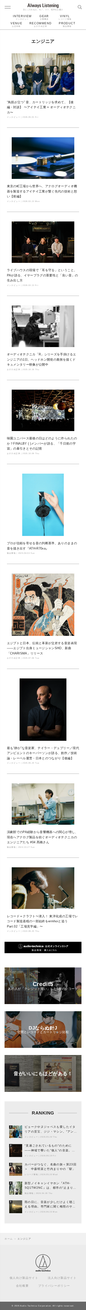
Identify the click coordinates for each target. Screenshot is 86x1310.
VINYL (65, 17)
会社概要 (22, 1285)
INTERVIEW (22, 17)
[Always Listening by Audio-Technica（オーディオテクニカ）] (43, 1269)
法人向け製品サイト (62, 1278)
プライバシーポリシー (54, 1285)
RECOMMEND (40, 24)
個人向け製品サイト (24, 1278)
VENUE (16, 24)
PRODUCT (67, 24)
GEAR (44, 17)
